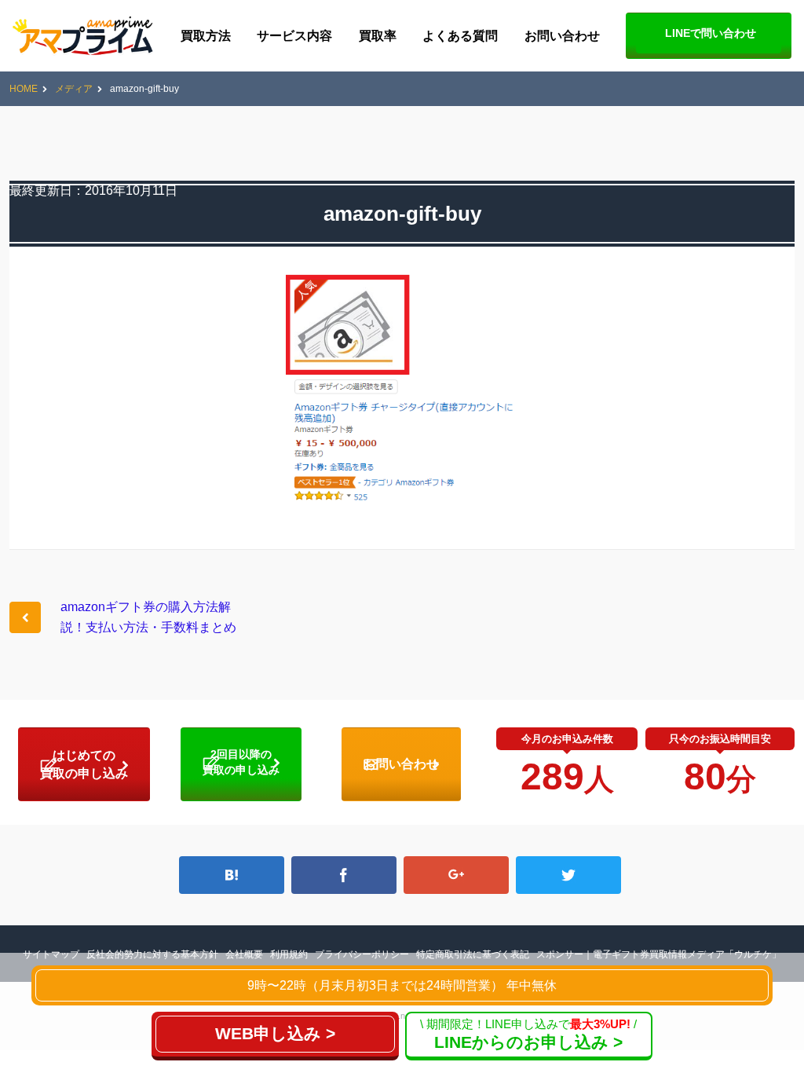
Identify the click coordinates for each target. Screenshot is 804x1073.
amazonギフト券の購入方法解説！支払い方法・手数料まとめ (148, 617)
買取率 (378, 35)
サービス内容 (294, 35)
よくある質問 (460, 35)
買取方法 (206, 35)
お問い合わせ (562, 35)
